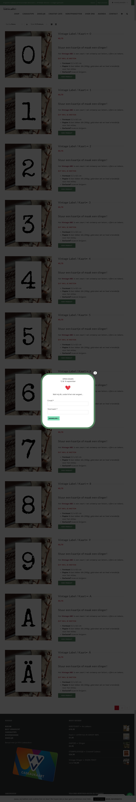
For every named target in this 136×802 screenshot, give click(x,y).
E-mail (51, 400)
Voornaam (52, 409)
